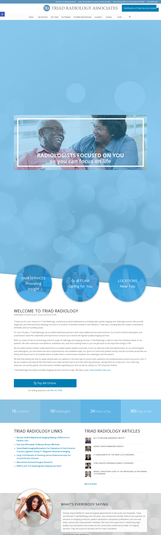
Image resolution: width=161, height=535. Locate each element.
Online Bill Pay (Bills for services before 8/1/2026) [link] (128, 2)
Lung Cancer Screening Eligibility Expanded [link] (113, 463)
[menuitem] (65, 1)
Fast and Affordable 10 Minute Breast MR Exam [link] (38, 444)
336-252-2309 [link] (56, 390)
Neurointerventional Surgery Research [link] (34, 462)
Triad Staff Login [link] (152, 2)
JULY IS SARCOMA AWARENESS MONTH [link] (108, 438)
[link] (2, 14)
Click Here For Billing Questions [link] (66, 2)
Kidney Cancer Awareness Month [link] (108, 446)
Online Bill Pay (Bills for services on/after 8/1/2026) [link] (94, 2)
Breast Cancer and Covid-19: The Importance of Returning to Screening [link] (120, 472)
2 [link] (81, 167)
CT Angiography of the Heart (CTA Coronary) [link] (113, 455)
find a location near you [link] (100, 370)
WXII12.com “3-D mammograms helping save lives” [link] (39, 466)
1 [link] (79, 167)
